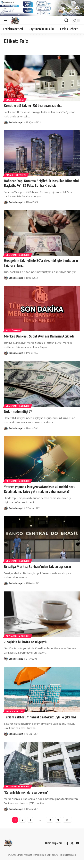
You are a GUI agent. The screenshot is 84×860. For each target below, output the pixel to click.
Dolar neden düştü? (18, 411)
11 (58, 820)
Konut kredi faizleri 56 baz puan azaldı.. (33, 105)
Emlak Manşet (16, 122)
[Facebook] (67, 843)
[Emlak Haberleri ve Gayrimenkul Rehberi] (15, 20)
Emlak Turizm (14, 711)
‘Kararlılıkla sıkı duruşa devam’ (26, 792)
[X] (72, 843)
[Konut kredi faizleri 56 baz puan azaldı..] (42, 78)
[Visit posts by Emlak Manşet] (6, 122)
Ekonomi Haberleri (18, 255)
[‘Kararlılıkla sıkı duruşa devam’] (42, 764)
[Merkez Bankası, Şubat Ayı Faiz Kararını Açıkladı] (42, 308)
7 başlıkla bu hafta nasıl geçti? (25, 642)
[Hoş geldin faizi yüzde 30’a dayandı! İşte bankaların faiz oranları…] (42, 233)
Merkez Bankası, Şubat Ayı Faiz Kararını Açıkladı (39, 336)
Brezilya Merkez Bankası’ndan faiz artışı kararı (38, 566)
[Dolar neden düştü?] (42, 384)
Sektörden (13, 330)
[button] (7, 20)
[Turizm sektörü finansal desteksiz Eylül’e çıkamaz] (42, 689)
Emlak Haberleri (16, 175)
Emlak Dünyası (15, 100)
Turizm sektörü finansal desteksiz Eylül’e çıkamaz (40, 717)
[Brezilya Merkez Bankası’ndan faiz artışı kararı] (42, 539)
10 (50, 820)
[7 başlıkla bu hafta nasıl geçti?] (42, 614)
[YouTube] (77, 843)
